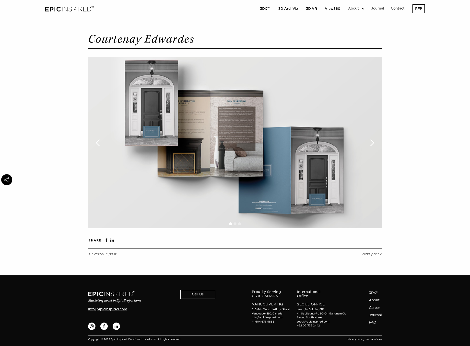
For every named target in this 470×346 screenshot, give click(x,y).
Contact (398, 8)
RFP (418, 9)
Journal (377, 8)
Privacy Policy (355, 339)
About (374, 300)
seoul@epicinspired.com (313, 321)
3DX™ (373, 293)
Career (374, 308)
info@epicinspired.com (107, 309)
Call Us (198, 294)
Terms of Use (374, 339)
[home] (69, 8)
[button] (355, 9)
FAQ (372, 322)
